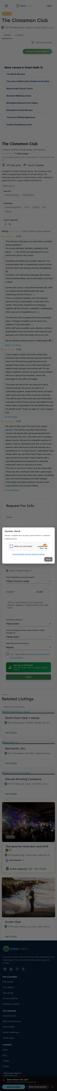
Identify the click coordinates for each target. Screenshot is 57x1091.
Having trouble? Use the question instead (28, 554)
